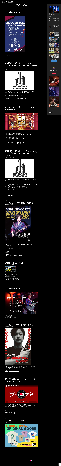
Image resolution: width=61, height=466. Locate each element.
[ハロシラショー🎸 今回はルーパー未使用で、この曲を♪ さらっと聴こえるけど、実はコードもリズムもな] (56, 56)
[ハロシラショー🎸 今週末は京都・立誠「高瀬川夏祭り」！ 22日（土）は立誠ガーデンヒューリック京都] (56, 39)
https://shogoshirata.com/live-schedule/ (11, 55)
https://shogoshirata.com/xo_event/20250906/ (12, 371)
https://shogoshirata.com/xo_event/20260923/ (13, 255)
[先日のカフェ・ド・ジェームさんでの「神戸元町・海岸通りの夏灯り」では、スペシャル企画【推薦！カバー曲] (56, 45)
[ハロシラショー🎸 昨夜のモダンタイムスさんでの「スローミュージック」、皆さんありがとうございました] (56, 50)
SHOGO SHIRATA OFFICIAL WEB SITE (8, 1)
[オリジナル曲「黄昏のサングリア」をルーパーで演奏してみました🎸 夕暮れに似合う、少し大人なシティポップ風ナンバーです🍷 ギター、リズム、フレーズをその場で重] (54, 81)
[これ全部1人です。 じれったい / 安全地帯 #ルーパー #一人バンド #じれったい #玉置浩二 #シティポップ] (54, 102)
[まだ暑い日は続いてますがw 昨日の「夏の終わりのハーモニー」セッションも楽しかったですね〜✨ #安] (51, 45)
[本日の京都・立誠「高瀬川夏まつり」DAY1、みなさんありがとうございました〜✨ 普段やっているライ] (51, 34)
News (6, 200)
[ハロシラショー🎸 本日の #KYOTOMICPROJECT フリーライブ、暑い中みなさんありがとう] (51, 39)
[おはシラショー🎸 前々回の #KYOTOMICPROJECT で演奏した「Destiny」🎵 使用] (56, 34)
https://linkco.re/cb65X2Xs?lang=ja (10, 413)
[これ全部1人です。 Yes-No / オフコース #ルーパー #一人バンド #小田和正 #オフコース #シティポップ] (54, 91)
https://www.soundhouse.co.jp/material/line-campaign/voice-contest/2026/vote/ (19, 141)
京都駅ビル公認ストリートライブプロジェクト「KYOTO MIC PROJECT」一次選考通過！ (21, 153)
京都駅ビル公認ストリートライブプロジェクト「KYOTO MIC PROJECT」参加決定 (21, 65)
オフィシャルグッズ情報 (14, 421)
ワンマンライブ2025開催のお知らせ (19, 325)
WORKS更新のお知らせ (14, 263)
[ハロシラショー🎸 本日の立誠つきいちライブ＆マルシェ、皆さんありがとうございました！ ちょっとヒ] (51, 50)
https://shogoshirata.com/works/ (10, 276)
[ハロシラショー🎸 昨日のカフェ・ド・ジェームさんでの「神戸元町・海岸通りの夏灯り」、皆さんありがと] (51, 56)
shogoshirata (7, 69)
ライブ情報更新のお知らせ (15, 12)
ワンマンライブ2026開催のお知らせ (19, 203)
